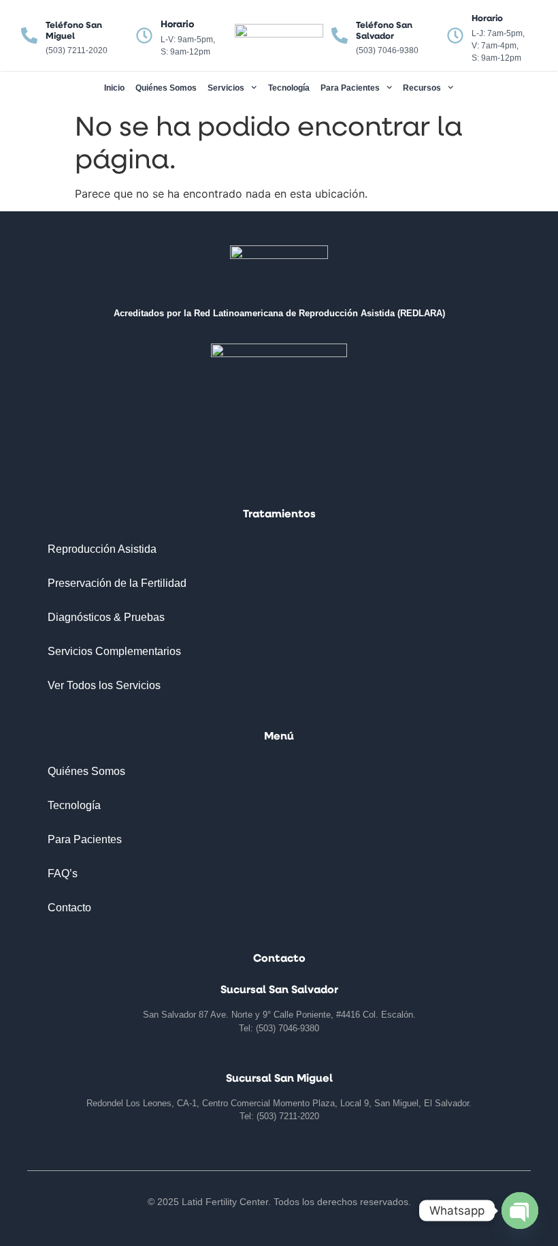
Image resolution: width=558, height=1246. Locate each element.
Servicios (226, 88)
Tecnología (289, 88)
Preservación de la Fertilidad (117, 583)
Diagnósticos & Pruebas (106, 617)
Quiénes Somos (166, 88)
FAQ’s (63, 873)
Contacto (69, 907)
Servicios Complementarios (114, 651)
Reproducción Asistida (102, 549)
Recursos (422, 88)
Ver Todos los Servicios (104, 685)
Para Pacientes (350, 88)
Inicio (114, 88)
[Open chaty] (520, 1210)
